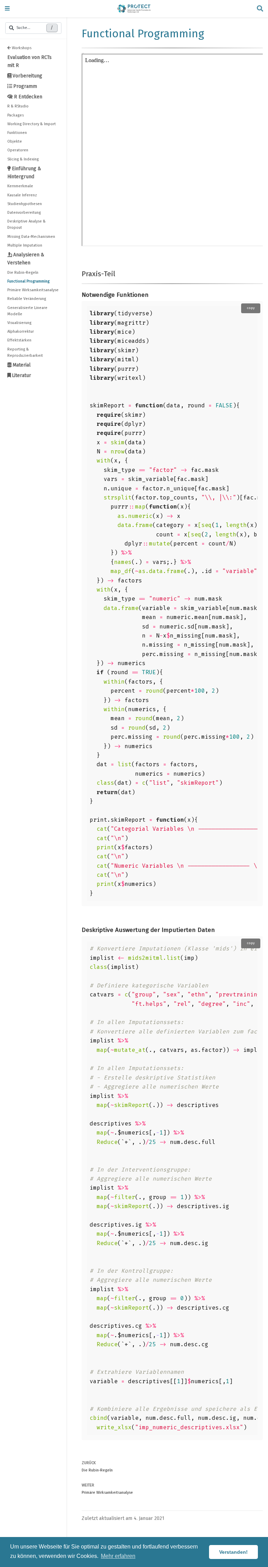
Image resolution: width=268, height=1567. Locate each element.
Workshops (21, 48)
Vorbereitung (27, 76)
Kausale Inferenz (22, 195)
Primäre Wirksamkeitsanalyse (33, 290)
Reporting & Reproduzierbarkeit (25, 352)
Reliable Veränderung (26, 298)
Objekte (14, 141)
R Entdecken (28, 97)
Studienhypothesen (24, 204)
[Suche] (260, 9)
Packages (15, 115)
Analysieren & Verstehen (25, 259)
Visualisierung (19, 323)
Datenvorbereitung (24, 212)
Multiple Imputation (24, 245)
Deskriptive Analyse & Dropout (26, 224)
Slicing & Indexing (23, 159)
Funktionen (17, 132)
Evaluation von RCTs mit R (29, 61)
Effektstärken (19, 340)
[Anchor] (118, 273)
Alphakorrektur (20, 331)
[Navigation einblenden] (7, 9)
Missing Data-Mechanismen (31, 236)
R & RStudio (18, 106)
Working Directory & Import (31, 124)
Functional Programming (28, 281)
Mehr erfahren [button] (118, 1556)
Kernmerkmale (20, 186)
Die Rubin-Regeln (22, 272)
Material (22, 365)
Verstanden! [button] (233, 1552)
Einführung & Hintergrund (24, 173)
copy (251, 308)
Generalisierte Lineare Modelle (27, 311)
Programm (25, 86)
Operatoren (17, 150)
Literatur (21, 375)
